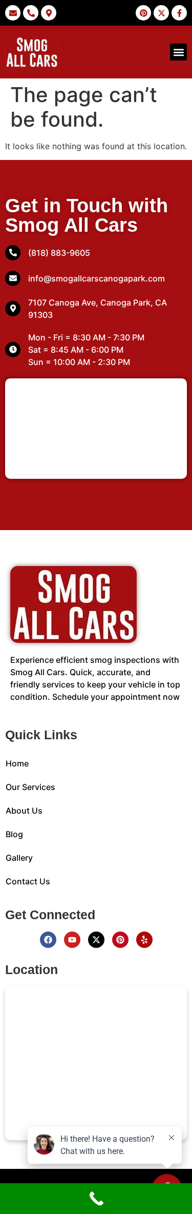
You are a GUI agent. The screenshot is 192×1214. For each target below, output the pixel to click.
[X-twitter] (96, 940)
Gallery (19, 858)
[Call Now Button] (96, 1198)
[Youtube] (72, 940)
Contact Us (28, 881)
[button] (178, 52)
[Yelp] (144, 940)
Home (17, 763)
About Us (24, 810)
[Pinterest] (120, 940)
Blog (14, 834)
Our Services (30, 787)
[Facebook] (48, 940)
